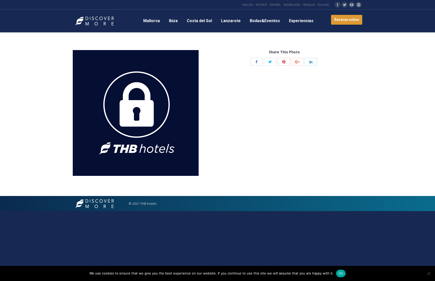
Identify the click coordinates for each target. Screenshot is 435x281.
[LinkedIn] (311, 61)
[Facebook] (338, 5)
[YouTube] (352, 5)
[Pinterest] (283, 61)
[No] (428, 273)
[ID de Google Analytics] (297, 61)
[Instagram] (359, 5)
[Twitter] (345, 5)
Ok (341, 273)
